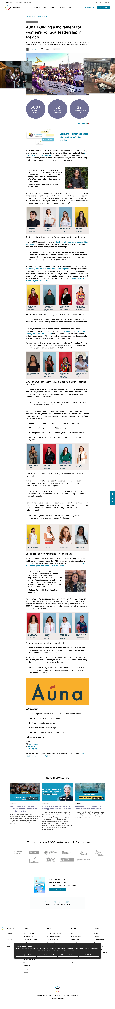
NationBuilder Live (52, 940)
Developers (74, 959)
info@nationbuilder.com (42, 995)
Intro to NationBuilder (53, 936)
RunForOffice (27, 2)
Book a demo (103, 7)
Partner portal (75, 940)
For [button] (44, 7)
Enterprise (26, 966)
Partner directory (76, 943)
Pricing (70, 7)
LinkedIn (8, 943)
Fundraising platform (30, 943)
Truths (96, 943)
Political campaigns (29, 959)
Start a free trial (89, 7)
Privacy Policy (70, 950)
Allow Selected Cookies (68, 955)
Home (28, 16)
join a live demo (64, 902)
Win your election (32, 22)
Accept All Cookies (89, 955)
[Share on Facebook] (112, 494)
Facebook (9, 940)
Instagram (9, 933)
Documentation (52, 943)
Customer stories (42, 16)
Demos (25, 969)
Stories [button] (61, 7)
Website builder (28, 936)
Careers (96, 936)
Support (101, 2)
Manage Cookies (26, 955)
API (72, 962)
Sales (95, 2)
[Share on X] (112, 498)
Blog (33, 16)
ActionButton (19, 2)
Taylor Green (35, 49)
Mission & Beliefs (99, 940)
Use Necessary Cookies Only (46, 955)
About (96, 933)
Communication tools (30, 940)
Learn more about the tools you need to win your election (74, 136)
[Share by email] (112, 502)
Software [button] (36, 7)
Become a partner (76, 936)
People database (28, 933)
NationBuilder (10, 2)
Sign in (107, 2)
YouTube (8, 946)
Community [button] (52, 7)
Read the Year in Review (57, 890)
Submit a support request (55, 933)
